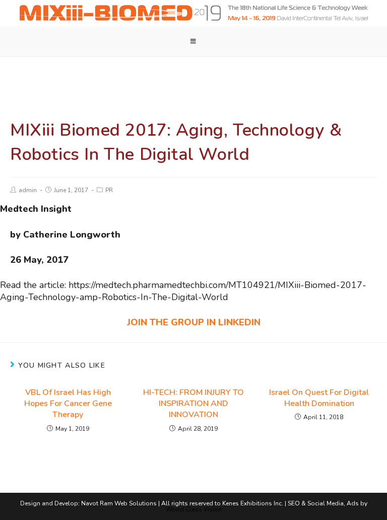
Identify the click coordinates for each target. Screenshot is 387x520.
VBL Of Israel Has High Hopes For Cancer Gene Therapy (68, 404)
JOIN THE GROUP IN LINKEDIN (194, 322)
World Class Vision (194, 509)
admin (28, 190)
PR (109, 190)
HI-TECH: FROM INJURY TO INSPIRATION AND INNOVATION (193, 404)
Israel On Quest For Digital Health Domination (319, 398)
